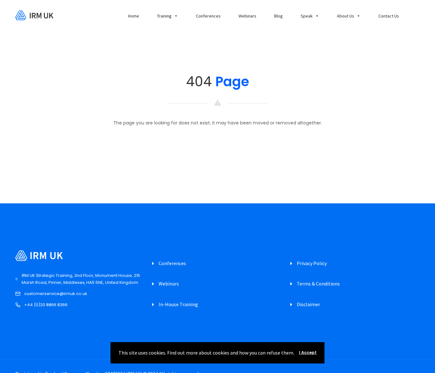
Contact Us (388, 16)
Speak (307, 16)
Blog (278, 16)
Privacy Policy (312, 263)
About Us (345, 16)
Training (164, 16)
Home (133, 16)
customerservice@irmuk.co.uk (55, 294)
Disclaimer (308, 304)
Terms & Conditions (318, 283)
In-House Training (178, 304)
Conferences (208, 16)
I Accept (308, 352)
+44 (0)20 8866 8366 (46, 305)
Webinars (247, 16)
